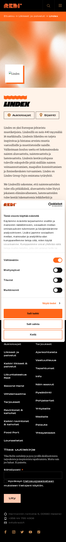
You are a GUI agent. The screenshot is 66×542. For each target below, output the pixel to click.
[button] (48, 6)
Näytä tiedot (49, 303)
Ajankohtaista (46, 352)
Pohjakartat (45, 400)
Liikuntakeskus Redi (15, 376)
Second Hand (14, 385)
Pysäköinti (44, 392)
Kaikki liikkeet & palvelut (15, 365)
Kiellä (33, 334)
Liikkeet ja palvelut (32, 16)
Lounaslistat (13, 440)
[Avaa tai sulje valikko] (60, 6)
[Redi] (13, 6)
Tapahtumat (45, 368)
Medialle (42, 416)
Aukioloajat (21, 115)
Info (39, 376)
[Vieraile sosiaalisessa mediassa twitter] (22, 532)
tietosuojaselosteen (38, 481)
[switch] (57, 270)
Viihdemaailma (15, 393)
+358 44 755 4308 (21, 518)
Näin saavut (45, 384)
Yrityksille (43, 408)
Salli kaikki (33, 313)
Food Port (11, 432)
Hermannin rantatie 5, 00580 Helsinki (35, 513)
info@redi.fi (16, 522)
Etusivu (9, 16)
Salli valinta (33, 324)
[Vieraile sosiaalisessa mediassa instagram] (13, 532)
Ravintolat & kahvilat (13, 411)
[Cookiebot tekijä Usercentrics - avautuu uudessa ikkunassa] (48, 205)
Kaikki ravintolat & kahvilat (16, 423)
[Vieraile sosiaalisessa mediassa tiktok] (38, 532)
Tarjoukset (12, 401)
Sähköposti (13, 469)
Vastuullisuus (46, 360)
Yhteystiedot (45, 432)
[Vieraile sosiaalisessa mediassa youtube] (30, 532)
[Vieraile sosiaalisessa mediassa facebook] (5, 532)
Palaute (41, 424)
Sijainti (50, 115)
